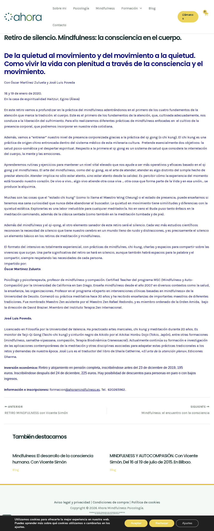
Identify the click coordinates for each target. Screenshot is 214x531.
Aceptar (136, 523)
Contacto (59, 25)
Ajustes (187, 523)
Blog (152, 8)
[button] (188, 16)
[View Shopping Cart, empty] (206, 16)
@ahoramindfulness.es (82, 390)
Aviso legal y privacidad (72, 502)
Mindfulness (105, 8)
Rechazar (161, 523)
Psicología (81, 8)
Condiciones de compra (111, 502)
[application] (140, 8)
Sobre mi (59, 8)
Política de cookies (145, 502)
